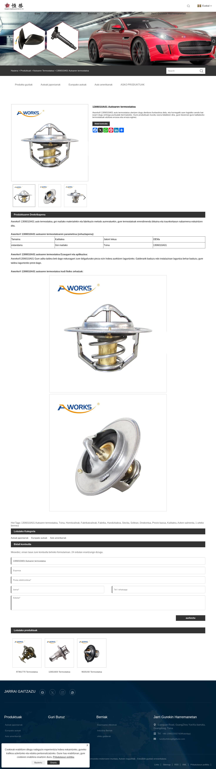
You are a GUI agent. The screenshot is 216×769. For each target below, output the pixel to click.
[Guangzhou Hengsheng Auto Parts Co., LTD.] (14, 9)
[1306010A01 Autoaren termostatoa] (24, 195)
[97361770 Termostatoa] (27, 652)
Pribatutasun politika (199, 764)
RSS (176, 764)
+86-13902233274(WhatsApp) (177, 733)
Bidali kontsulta (134, 13)
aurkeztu (190, 618)
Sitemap (167, 764)
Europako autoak (39, 538)
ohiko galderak (104, 736)
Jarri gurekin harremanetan (168, 13)
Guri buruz (53, 13)
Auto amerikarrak (58, 538)
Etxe (37, 13)
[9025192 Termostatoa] (92, 652)
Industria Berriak (104, 730)
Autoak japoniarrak (19, 538)
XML (184, 764)
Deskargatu (110, 13)
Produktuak (74, 13)
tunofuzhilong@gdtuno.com (172, 739)
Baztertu (38, 762)
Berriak (92, 13)
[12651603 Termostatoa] (59, 652)
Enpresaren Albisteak (107, 725)
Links (156, 764)
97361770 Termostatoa (27, 672)
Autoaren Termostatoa (43, 70)
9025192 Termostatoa (92, 672)
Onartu (53, 762)
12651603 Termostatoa (59, 672)
